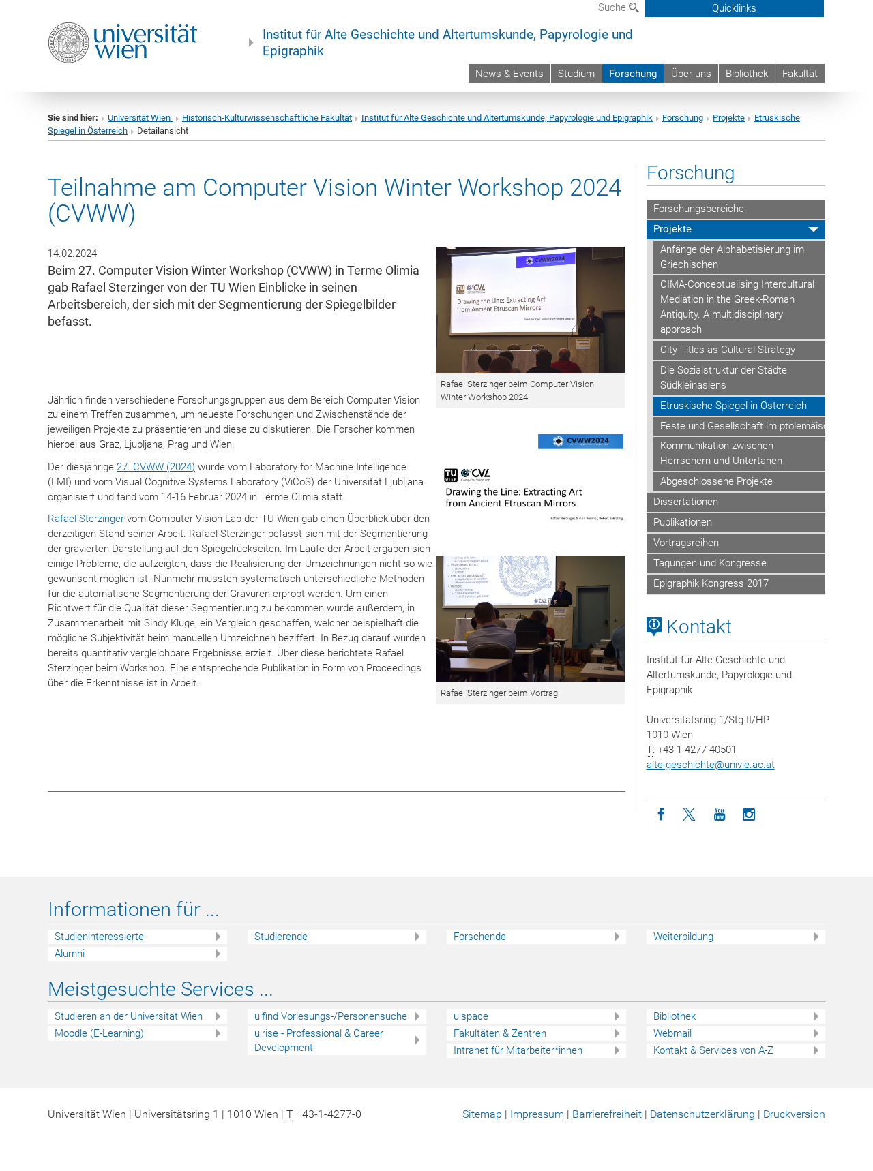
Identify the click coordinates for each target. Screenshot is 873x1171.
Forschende (480, 936)
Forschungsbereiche (698, 208)
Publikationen (682, 522)
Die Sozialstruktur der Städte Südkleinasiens (723, 377)
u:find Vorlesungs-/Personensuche (330, 1016)
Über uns (691, 73)
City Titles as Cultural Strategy (727, 350)
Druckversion (794, 1114)
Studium (576, 73)
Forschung (633, 73)
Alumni (70, 953)
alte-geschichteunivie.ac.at (711, 765)
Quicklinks (734, 8)
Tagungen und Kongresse (710, 563)
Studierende (281, 936)
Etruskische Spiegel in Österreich (733, 405)
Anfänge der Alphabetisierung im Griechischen (732, 257)
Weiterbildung (683, 936)
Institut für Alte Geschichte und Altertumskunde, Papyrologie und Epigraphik (448, 43)
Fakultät (800, 73)
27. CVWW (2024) (156, 467)
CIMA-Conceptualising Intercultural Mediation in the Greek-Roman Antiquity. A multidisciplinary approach (737, 306)
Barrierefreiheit (607, 1114)
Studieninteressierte (99, 936)
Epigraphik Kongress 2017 (711, 583)
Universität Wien (140, 117)
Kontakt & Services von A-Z (713, 1050)
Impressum (537, 1114)
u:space (471, 1016)
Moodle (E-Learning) (99, 1033)
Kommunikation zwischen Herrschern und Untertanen (721, 453)
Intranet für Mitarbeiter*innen (518, 1050)
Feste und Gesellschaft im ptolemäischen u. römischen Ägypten (743, 426)
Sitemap (482, 1114)
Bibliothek (747, 73)
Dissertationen (685, 502)
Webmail (672, 1033)
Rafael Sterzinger (86, 519)
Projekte (729, 117)
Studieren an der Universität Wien (129, 1016)
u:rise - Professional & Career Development (318, 1040)
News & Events (509, 73)
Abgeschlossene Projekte (716, 481)
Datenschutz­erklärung (702, 1114)
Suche (613, 7)
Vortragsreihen (686, 542)
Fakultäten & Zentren (500, 1033)
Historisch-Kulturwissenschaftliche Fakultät (267, 117)
